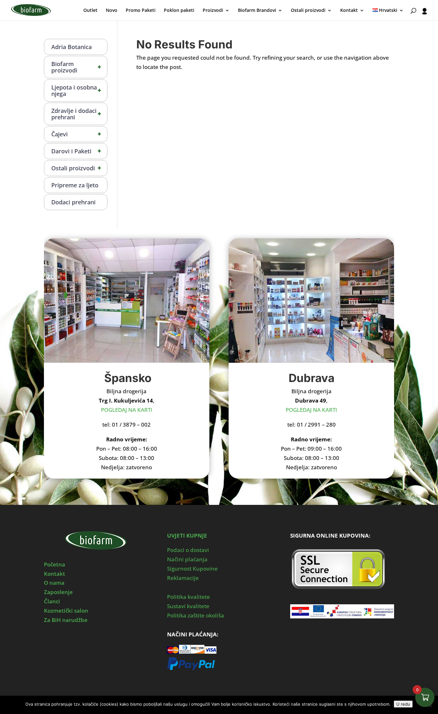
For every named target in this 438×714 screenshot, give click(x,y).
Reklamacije (183, 578)
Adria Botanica (71, 47)
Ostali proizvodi (308, 10)
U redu (403, 704)
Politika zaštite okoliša (195, 615)
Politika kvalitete (188, 596)
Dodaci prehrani (73, 202)
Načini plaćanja (187, 559)
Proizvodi (213, 10)
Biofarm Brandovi (257, 10)
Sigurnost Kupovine (192, 568)
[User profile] (424, 14)
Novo (111, 10)
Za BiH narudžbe (66, 620)
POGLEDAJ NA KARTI (126, 409)
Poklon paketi (179, 10)
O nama (54, 582)
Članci (52, 601)
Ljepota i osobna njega (76, 90)
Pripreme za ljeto (74, 185)
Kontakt (349, 10)
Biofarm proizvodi (76, 67)
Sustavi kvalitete (188, 606)
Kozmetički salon (66, 610)
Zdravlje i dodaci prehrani (76, 114)
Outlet (90, 10)
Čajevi (76, 134)
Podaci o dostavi (188, 550)
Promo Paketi (141, 10)
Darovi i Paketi (76, 151)
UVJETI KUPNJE (187, 535)
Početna (54, 564)
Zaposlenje (58, 592)
